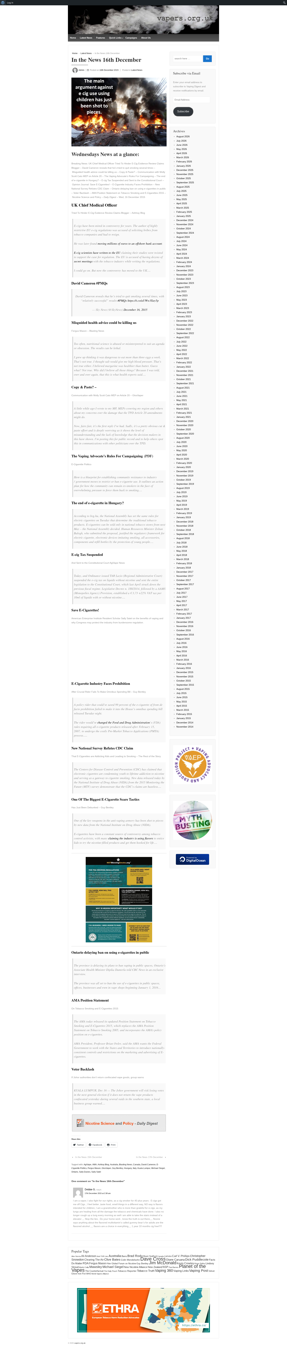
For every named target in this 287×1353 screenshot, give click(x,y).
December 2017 (184, 571)
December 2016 (184, 622)
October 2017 (183, 580)
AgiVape (87, 1164)
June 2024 (182, 245)
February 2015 (184, 714)
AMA (94, 1164)
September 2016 (185, 634)
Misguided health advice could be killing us (103, 322)
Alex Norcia (76, 1256)
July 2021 (181, 392)
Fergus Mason (94, 1168)
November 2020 (184, 425)
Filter (109, 1263)
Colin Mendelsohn (130, 1259)
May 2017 (181, 601)
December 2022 (184, 320)
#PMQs (122, 300)
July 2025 (181, 191)
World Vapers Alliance (100, 1274)
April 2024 (181, 253)
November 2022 (184, 325)
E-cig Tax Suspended (87, 554)
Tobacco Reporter (127, 1271)
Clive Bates (112, 1259)
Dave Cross (153, 1259)
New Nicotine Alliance (135, 1267)
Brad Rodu (135, 1256)
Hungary (128, 1168)
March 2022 (182, 358)
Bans (124, 1256)
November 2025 (184, 174)
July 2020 (181, 442)
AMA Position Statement (90, 1000)
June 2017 (182, 597)
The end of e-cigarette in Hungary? (97, 502)
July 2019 (181, 492)
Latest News (86, 38)
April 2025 (181, 203)
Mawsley (95, 1267)
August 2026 (183, 136)
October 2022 (183, 329)
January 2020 (183, 467)
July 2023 (181, 291)
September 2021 (185, 383)
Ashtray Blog (103, 1164)
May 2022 (181, 350)
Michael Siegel (158, 1168)
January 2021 (183, 417)
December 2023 (184, 270)
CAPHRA (168, 1256)
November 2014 (184, 726)
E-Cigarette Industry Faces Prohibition (100, 683)
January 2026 (183, 166)
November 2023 (184, 274)
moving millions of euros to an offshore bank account (130, 243)
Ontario (74, 1172)
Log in (10, 2)
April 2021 (181, 404)
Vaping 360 (164, 1270)
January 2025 (183, 216)
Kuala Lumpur (144, 1168)
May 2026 (181, 149)
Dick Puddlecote (197, 1259)
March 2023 (182, 308)
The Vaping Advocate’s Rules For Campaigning (107, 455)
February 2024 (184, 262)
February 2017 (184, 613)
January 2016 (183, 668)
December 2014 (184, 722)
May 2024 (181, 249)
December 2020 (184, 421)
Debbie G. (90, 1189)
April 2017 (181, 605)
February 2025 (184, 212)
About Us (146, 38)
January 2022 (183, 366)
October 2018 (183, 530)
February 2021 (184, 412)
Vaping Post (198, 1270)
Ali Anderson (88, 1255)
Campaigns (131, 38)
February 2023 (184, 312)
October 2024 (183, 228)
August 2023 (183, 287)
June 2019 (182, 496)
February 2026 (184, 161)
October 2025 (183, 178)
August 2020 (183, 438)
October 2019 (183, 479)
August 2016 (183, 638)
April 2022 (181, 354)
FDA (86, 1263)
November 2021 (184, 375)
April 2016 (181, 655)
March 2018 (182, 559)
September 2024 (185, 232)
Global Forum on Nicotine (124, 1263)
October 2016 (183, 630)
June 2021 (182, 396)
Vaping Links (181, 1270)
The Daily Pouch (110, 1271)
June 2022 (182, 345)
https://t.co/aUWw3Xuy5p (143, 300)
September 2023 (185, 283)
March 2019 (182, 509)
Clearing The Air (94, 1259)
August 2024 (183, 237)
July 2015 (181, 693)
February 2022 (184, 362)
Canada (136, 1164)
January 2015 (183, 718)
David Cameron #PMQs (89, 283)
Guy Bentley (117, 1168)
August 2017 (183, 588)
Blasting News (125, 1164)
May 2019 (181, 500)
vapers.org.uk (80, 1343)
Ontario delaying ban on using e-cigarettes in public (110, 952)
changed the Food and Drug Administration (123, 722)
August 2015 (183, 689)
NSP (165, 1266)
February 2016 (184, 664)
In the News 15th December (88, 1157)
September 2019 (185, 484)
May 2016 (181, 651)
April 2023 (181, 304)
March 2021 (182, 408)
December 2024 (184, 220)
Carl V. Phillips (181, 1255)
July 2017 (181, 592)
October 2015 (183, 680)
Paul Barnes (174, 1267)
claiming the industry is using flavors (130, 838)
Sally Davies (84, 1172)
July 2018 (181, 542)
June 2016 (182, 647)
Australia (114, 1164)
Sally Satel (96, 1172)
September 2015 (185, 684)
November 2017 (184, 576)
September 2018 (185, 534)
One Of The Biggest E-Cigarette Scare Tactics (105, 799)
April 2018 (181, 555)
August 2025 (183, 186)
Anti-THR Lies (102, 1256)
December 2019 (184, 471)
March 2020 (182, 458)
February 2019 (184, 513)
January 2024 (183, 266)
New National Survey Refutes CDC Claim (102, 748)
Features (100, 38)
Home (73, 38)
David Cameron (148, 1164)
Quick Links (115, 38)
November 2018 (184, 525)
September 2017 (185, 584)
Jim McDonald (162, 1262)
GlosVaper (106, 1168)
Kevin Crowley (185, 1263)
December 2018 (184, 521)
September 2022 (185, 333)
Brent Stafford (150, 1256)
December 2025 (184, 170)
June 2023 (182, 295)
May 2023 (181, 299)
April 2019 (181, 505)
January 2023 (183, 316)
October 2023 (183, 279)
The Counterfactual (94, 1271)
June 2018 (182, 546)
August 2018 (183, 538)
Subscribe (183, 111)
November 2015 (184, 676)
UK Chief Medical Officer (94, 205)
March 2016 (182, 659)
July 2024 (181, 241)
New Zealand (155, 1267)
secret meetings (83, 261)
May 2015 (181, 701)
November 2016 (184, 626)
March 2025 (182, 207)
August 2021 (183, 387)
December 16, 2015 (135, 310)
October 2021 (183, 379)
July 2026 (181, 140)
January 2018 (183, 567)
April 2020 (181, 454)
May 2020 (181, 450)
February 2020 (184, 463)
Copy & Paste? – (83, 387)
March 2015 (182, 710)
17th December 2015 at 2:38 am (98, 1193)
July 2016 (181, 643)
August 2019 (183, 488)
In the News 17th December (149, 1157)
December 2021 (184, 371)
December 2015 (184, 672)
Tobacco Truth (145, 1270)
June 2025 (182, 195)
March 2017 (182, 609)
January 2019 (183, 517)
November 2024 (184, 224)
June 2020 (182, 446)
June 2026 (182, 145)
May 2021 (181, 400)
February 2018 (184, 563)
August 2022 (183, 337)
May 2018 (181, 551)
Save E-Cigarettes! (85, 610)
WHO (88, 1274)
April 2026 (181, 153)
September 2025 (185, 182)
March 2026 (182, 157)
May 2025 (181, 199)
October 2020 (183, 429)
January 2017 (183, 618)
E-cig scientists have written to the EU (97, 253)
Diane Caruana (175, 1259)
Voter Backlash (82, 1069)
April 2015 (181, 705)
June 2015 (182, 697)
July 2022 (181, 341)
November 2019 (184, 475)
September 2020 (185, 433)
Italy (135, 1168)
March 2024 (182, 258)
